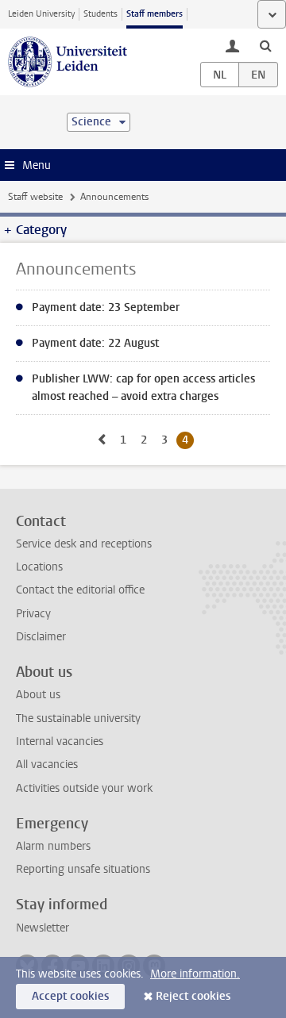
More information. (195, 974)
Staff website (35, 196)
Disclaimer (41, 636)
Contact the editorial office (80, 589)
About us (38, 694)
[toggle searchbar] (265, 45)
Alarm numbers (53, 846)
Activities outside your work (84, 788)
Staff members (154, 14)
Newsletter (42, 927)
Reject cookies (193, 996)
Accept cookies (70, 996)
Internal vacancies (59, 741)
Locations (39, 566)
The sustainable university (78, 718)
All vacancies (47, 764)
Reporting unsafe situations (83, 869)
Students (100, 14)
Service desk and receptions (84, 543)
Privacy (33, 613)
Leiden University (41, 14)
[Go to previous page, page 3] (101, 440)
